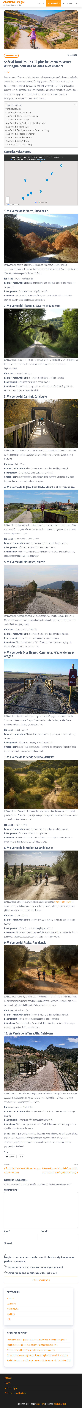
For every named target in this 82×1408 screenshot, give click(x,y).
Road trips (41, 3)
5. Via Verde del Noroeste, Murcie (17, 126)
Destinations (67, 3)
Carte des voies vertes (13, 108)
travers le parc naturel (62, 901)
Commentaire (11, 1189)
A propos (8, 1377)
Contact (7, 1382)
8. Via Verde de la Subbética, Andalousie (19, 137)
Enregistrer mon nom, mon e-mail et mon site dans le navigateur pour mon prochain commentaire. (39, 1259)
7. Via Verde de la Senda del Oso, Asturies (20, 133)
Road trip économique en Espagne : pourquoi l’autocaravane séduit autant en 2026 (38, 1360)
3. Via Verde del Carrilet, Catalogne (17, 119)
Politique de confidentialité (15, 1393)
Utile (77, 3)
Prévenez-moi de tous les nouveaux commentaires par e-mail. (35, 1267)
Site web (8, 1243)
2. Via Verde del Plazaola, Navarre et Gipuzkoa (22, 116)
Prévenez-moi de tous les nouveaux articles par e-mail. (31, 1272)
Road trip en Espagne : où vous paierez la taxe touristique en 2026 (32, 1344)
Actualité (10, 1298)
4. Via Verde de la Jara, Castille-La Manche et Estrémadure (26, 123)
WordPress (40, 1403)
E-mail (44, 1231)
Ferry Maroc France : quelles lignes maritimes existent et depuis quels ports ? (36, 1339)
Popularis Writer (59, 1403)
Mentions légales (11, 1388)
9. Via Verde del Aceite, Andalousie (17, 140)
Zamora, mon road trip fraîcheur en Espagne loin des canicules (31, 1350)
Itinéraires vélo (54, 3)
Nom (7, 1231)
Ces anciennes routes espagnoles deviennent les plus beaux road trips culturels (37, 1355)
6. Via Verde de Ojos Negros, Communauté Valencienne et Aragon (28, 130)
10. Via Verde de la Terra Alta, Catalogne (19, 144)
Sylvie (8, 72)
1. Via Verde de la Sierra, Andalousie (18, 112)
